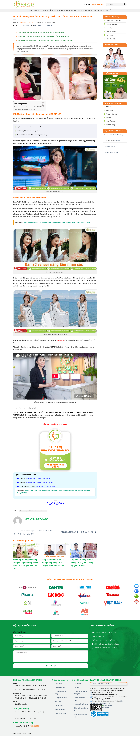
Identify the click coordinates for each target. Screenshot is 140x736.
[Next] (123, 87)
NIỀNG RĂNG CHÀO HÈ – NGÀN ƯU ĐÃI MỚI (77, 532)
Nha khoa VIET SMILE (27, 22)
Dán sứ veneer (111, 31)
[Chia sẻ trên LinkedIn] (62, 503)
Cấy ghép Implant (112, 24)
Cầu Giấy (120, 134)
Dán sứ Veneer (60, 687)
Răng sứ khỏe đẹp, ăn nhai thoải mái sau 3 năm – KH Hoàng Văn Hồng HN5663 (45, 40)
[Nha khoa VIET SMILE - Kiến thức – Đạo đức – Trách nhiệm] (24, 4)
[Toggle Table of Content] (42, 104)
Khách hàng (59, 705)
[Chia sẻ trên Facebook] (48, 503)
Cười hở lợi (110, 35)
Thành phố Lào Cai (109, 146)
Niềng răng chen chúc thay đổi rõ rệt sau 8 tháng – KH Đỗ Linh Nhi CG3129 (43, 36)
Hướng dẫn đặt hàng (81, 704)
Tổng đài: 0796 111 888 (111, 152)
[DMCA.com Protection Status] (96, 707)
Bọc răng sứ (110, 28)
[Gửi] (124, 4)
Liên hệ (108, 10)
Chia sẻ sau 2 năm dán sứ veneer (24, 109)
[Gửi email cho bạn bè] (55, 503)
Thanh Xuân (112, 134)
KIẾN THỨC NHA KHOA (93, 10)
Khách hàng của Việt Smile (70, 10)
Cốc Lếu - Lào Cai (21, 704)
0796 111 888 (98, 4)
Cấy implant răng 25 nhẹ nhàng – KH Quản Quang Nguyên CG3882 (41, 32)
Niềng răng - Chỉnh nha (114, 20)
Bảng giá (58, 702)
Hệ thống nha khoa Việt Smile (37, 511)
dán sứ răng (23, 511)
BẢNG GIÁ (53, 10)
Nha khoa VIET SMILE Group (46, 486)
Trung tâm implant (61, 698)
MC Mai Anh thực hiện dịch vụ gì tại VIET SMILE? (29, 107)
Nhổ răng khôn (111, 39)
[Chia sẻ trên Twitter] (51, 503)
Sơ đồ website (60, 709)
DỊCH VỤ (43, 10)
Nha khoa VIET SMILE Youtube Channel (39, 482)
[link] (115, 58)
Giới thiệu (33, 10)
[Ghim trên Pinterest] (58, 503)
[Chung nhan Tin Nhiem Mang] (109, 707)
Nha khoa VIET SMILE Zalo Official (38, 478)
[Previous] (105, 87)
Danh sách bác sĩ (60, 713)
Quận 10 (117, 140)
